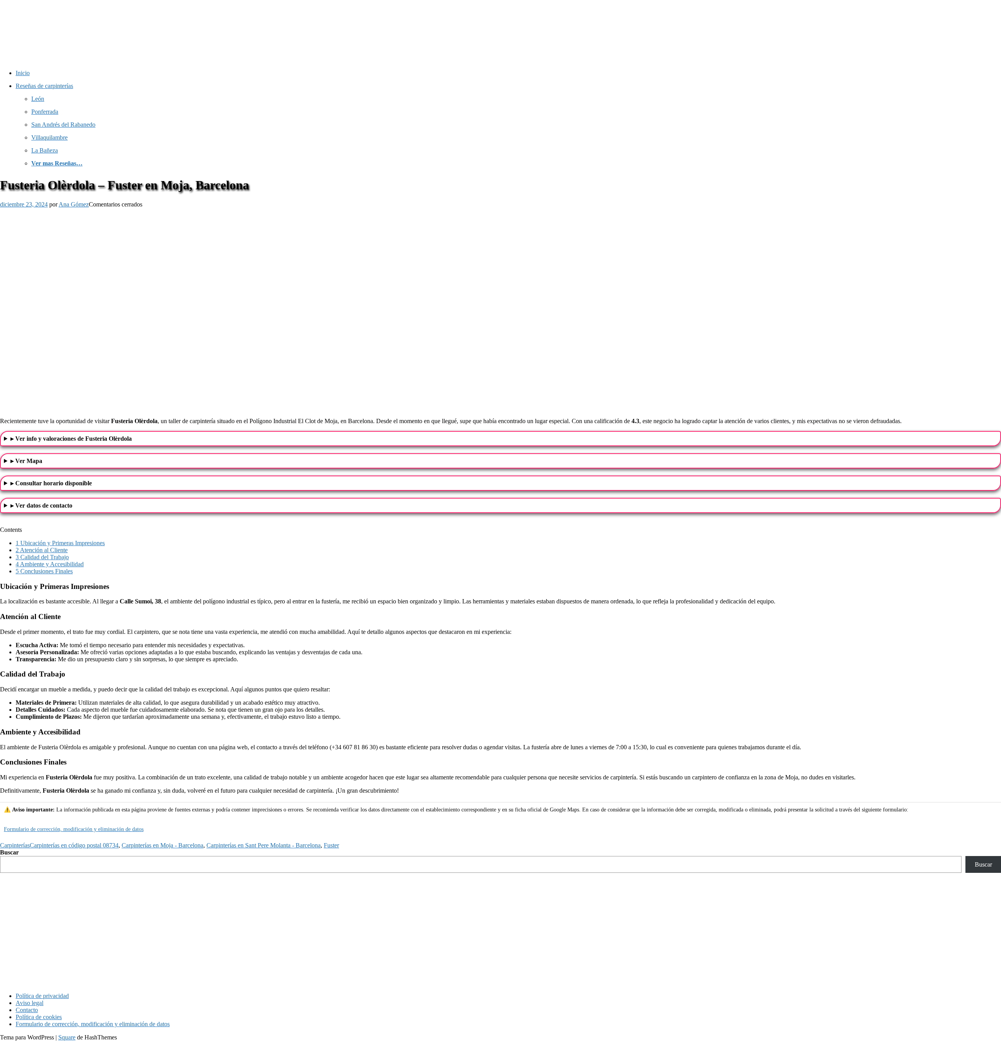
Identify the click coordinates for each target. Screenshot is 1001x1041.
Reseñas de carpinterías (44, 86)
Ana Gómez (74, 204)
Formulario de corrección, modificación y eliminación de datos (74, 829)
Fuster (331, 845)
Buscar (9, 852)
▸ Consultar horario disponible (51, 483)
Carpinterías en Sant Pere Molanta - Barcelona (263, 845)
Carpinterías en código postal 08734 (74, 845)
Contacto (27, 1010)
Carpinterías (15, 845)
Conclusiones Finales (44, 571)
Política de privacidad (42, 996)
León (37, 98)
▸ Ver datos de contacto (41, 505)
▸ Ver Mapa (26, 461)
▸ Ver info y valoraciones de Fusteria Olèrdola (71, 438)
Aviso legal (29, 1003)
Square (66, 1037)
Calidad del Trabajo (42, 557)
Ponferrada (44, 111)
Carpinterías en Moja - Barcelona (162, 845)
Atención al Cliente (42, 550)
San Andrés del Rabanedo (63, 124)
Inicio (23, 73)
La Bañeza (44, 150)
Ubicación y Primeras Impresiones (60, 543)
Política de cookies (39, 1017)
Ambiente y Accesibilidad (50, 564)
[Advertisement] (500, 931)
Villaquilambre (49, 137)
